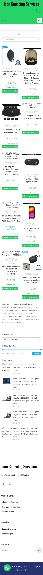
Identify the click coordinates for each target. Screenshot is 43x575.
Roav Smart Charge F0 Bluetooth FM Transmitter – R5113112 (11, 270)
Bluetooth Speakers (13, 68)
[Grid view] (19, 34)
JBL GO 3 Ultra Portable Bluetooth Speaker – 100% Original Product (11, 218)
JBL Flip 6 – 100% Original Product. (32, 180)
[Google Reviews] (10, 484)
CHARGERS (5, 262)
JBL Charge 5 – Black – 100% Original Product (32, 116)
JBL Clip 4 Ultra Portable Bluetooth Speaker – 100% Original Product (11, 170)
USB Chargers (11, 263)
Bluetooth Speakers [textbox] (20, 339)
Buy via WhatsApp (10, 91)
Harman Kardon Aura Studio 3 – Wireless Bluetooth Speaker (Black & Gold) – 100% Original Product (31, 78)
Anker (5, 68)
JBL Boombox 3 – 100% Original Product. (11, 131)
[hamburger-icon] (39, 10)
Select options (11, 143)
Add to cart (11, 87)
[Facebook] (3, 484)
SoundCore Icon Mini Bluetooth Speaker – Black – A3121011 (31, 280)
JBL (38, 70)
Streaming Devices (14, 262)
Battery (36, 68)
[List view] (24, 34)
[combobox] (21, 339)
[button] (7, 567)
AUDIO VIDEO (29, 68)
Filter (36, 353)
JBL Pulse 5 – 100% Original (31, 229)
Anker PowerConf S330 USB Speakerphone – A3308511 (11, 74)
